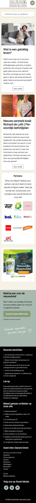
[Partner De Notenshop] (8, 206)
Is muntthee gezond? (11, 419)
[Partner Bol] (8, 216)
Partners (6, 459)
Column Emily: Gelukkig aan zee (14, 370)
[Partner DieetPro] (28, 216)
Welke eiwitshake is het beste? (14, 431)
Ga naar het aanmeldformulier (17, 314)
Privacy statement (8, 457)
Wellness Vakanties (9, 476)
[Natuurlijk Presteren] (18, 278)
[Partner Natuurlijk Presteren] (18, 206)
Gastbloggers (7, 464)
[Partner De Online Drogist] (18, 216)
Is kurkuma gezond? (11, 411)
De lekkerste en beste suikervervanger (17, 442)
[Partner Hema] (8, 227)
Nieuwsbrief (7, 466)
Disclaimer (6, 455)
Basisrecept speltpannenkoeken (14, 425)
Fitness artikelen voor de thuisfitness (16, 434)
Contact (5, 469)
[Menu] (32, 2)
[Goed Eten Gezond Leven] (18, 3)
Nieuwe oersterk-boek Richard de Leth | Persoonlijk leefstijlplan (17, 124)
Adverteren (6, 462)
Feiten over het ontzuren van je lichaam (17, 422)
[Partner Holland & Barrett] (18, 227)
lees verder (18, 89)
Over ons (6, 453)
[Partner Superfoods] (28, 227)
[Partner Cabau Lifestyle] (28, 206)
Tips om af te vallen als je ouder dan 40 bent (18, 428)
